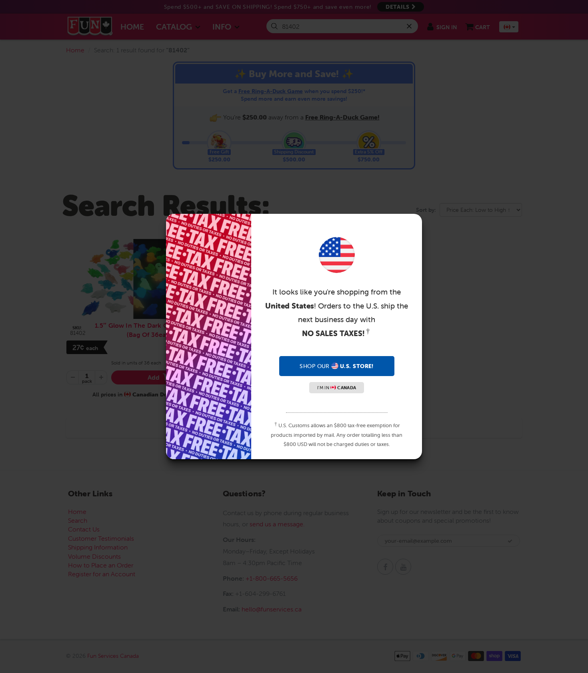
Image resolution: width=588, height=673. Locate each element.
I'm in (336, 387)
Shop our (336, 366)
